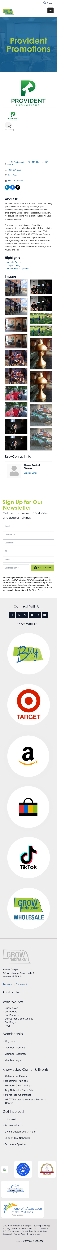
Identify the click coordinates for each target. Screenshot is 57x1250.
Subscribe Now (44, 567)
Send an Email (30, 473)
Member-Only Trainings (18, 1085)
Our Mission (11, 1008)
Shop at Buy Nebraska (17, 1138)
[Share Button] (8, 125)
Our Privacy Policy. (35, 590)
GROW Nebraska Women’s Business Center (25, 1101)
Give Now (10, 1119)
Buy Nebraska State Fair (19, 1090)
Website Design (14, 262)
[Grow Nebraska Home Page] (17, 956)
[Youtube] (45, 615)
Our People (11, 1011)
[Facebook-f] (12, 615)
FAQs (7, 1025)
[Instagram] (38, 615)
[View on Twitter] (17, 189)
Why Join (10, 1041)
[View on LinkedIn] (7, 189)
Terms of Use (34, 1234)
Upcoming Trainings (16, 1080)
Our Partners (12, 1015)
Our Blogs (10, 1022)
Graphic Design (14, 265)
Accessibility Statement (15, 984)
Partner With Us (14, 1125)
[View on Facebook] (12, 189)
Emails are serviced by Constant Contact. (27, 588)
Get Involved (13, 1112)
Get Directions (13, 992)
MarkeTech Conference (18, 1094)
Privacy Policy (19, 1234)
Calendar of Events (16, 1076)
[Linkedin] (32, 615)
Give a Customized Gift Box (20, 1131)
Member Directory (15, 1047)
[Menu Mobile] (50, 10)
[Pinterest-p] (25, 615)
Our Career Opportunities (19, 1018)
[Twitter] (19, 615)
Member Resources (16, 1054)
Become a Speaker (15, 1144)
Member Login (13, 1060)
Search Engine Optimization (19, 268)
